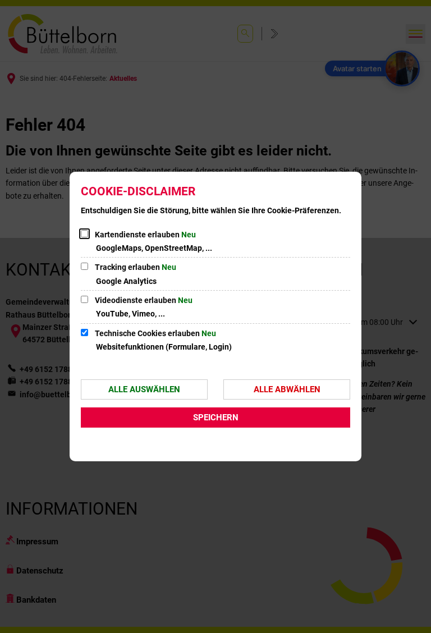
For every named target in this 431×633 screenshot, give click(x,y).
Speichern (216, 417)
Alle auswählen (144, 389)
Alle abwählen (287, 389)
